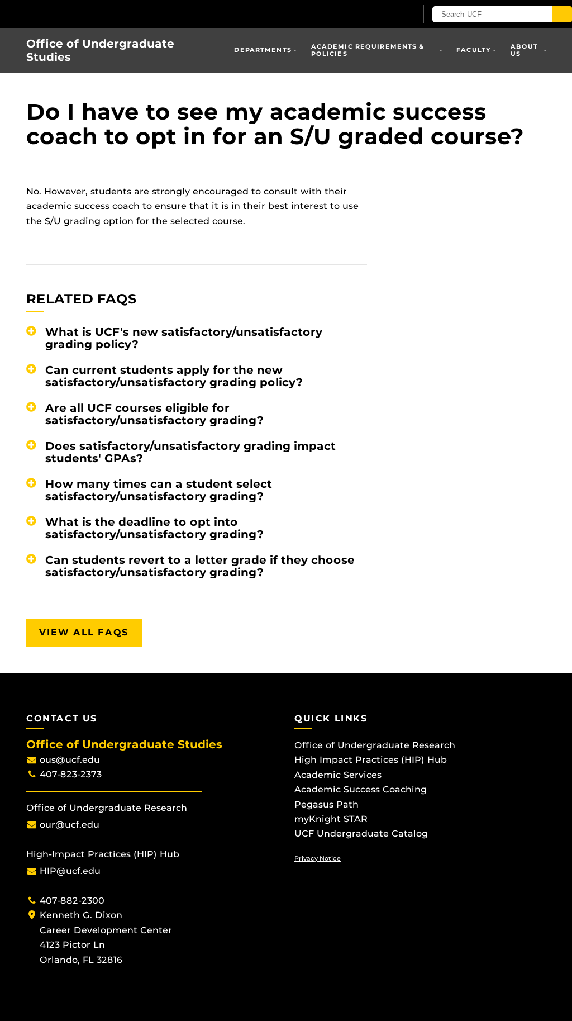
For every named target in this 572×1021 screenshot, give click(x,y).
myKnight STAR (331, 819)
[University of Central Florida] (82, 13)
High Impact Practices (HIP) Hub (370, 759)
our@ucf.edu (69, 824)
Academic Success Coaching (360, 789)
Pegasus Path (326, 804)
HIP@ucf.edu (70, 871)
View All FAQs (84, 632)
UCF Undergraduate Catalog (361, 833)
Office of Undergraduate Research (374, 745)
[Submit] (562, 14)
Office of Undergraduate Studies (100, 50)
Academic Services (338, 775)
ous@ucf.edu (70, 759)
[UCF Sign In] (381, 14)
